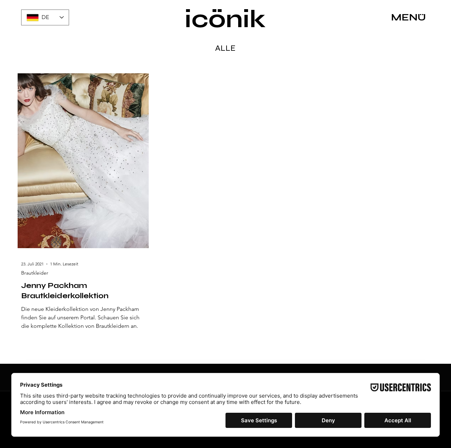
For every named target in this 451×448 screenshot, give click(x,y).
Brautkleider (34, 273)
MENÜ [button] (408, 17)
